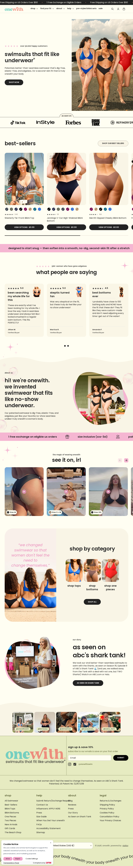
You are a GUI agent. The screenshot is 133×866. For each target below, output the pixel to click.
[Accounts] (118, 9)
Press (39, 812)
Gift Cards (10, 828)
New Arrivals (11, 824)
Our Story (73, 812)
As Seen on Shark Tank (88, 683)
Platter (125, 845)
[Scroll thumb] (42, 235)
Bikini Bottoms (12, 812)
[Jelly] (39, 209)
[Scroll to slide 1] (65, 346)
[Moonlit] (34, 209)
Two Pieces (10, 820)
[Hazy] (25, 209)
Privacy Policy (107, 808)
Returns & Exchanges (110, 800)
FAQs (39, 824)
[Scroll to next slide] (126, 460)
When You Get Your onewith (50, 820)
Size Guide (41, 816)
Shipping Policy (107, 804)
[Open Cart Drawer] (124, 9)
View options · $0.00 (24, 227)
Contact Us (42, 804)
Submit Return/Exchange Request (53, 800)
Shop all (92, 602)
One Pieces (10, 816)
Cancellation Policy (109, 816)
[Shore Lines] (6, 209)
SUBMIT (120, 757)
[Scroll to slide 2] (68, 346)
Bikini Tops (10, 808)
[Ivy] (11, 209)
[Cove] (30, 209)
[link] (24, 218)
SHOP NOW (14, 82)
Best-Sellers (11, 804)
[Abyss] (20, 209)
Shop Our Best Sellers (113, 143)
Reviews (72, 804)
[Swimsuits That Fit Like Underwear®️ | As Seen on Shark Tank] (18, 9)
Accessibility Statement (48, 828)
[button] (24, 491)
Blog (70, 800)
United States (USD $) (63, 845)
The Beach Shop (13, 832)
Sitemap (40, 832)
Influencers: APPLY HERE (48, 808)
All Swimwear (11, 800)
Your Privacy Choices (110, 820)
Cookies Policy (107, 812)
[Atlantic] (16, 209)
